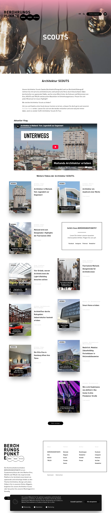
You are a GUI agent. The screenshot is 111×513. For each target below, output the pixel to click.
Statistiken (39, 507)
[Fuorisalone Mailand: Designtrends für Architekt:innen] (69, 274)
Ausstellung (90, 260)
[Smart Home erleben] (69, 315)
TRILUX (48, 460)
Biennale (64, 452)
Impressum (50, 475)
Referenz (91, 183)
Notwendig (27, 507)
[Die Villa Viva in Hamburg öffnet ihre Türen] (20, 361)
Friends (64, 460)
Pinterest (85, 243)
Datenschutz (59, 475)
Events (64, 463)
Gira (89, 301)
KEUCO (48, 457)
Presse (80, 460)
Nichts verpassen (94, 14)
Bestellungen (80, 452)
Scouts (64, 457)
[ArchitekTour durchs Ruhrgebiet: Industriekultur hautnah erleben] (20, 320)
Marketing (50, 507)
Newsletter (92, 243)
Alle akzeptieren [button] (92, 502)
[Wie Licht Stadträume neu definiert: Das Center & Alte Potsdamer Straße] (69, 397)
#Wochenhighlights (38, 307)
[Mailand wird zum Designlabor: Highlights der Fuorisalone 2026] (20, 238)
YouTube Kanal (27, 108)
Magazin (64, 455)
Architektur (36, 183)
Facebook (71, 243)
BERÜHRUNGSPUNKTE (48, 452)
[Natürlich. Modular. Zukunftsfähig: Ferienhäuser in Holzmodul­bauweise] (69, 356)
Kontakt (80, 457)
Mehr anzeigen (55, 423)
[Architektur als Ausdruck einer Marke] (69, 197)
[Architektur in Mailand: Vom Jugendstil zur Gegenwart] (20, 197)
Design (42, 183)
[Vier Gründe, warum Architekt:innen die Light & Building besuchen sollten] (20, 279)
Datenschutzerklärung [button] (28, 504)
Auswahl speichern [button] (76, 502)
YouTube (96, 460)
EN (80, 14)
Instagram (78, 243)
